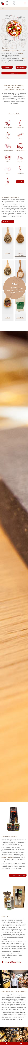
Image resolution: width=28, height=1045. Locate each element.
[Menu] (25, 3)
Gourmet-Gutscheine (7, 857)
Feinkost (21, 53)
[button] (7, 67)
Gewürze (24, 58)
